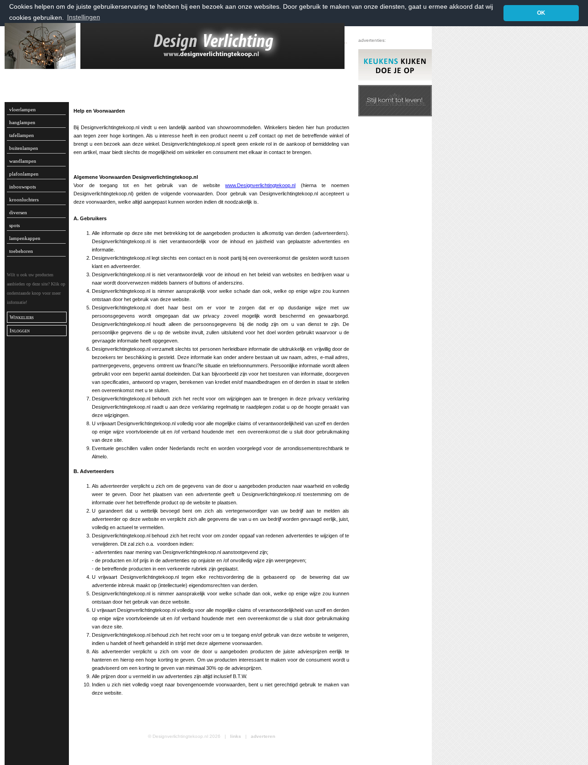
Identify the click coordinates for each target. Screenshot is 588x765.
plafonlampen (24, 174)
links (235, 736)
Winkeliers (22, 317)
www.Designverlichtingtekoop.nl (260, 185)
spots (14, 225)
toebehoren (21, 251)
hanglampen (22, 122)
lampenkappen (24, 238)
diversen (18, 212)
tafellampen (21, 135)
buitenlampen (23, 148)
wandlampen (22, 161)
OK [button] (541, 13)
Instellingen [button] (83, 17)
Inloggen (20, 330)
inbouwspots (22, 186)
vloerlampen (22, 109)
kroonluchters (24, 199)
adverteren (263, 736)
